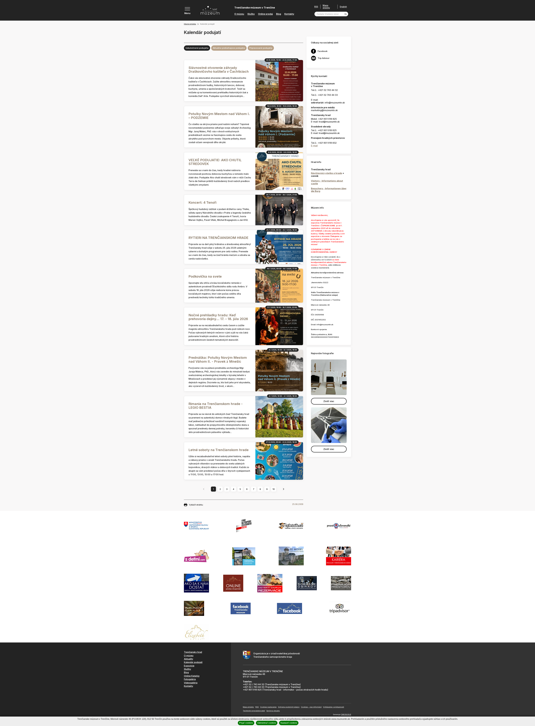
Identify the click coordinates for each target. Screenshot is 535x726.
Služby (251, 14)
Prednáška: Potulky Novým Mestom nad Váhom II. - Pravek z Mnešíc (218, 359)
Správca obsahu (273, 711)
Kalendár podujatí (193, 662)
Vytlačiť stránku (196, 505)
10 (274, 489)
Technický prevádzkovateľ (254, 711)
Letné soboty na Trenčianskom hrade (219, 450)
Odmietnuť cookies (266, 723)
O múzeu (239, 14)
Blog (278, 14)
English (343, 7)
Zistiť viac (328, 401)
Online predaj (265, 14)
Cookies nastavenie (268, 707)
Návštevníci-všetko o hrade (326, 173)
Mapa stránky (326, 6)
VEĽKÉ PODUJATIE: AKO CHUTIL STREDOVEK (215, 162)
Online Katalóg (191, 675)
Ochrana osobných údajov (289, 707)
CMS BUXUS (346, 714)
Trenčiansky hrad (193, 652)
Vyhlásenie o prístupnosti (333, 707)
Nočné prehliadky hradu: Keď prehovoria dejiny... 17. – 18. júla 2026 (218, 317)
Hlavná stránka (190, 24)
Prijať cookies (246, 723)
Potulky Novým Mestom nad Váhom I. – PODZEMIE (219, 116)
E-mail (314, 145)
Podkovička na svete (205, 276)
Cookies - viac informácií (311, 707)
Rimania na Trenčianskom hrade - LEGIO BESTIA (216, 406)
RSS (316, 7)
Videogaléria (190, 682)
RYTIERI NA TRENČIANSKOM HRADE (218, 238)
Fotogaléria (190, 679)
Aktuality (188, 659)
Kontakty (289, 14)
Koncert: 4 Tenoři (202, 202)
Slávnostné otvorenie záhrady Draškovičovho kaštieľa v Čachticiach (219, 70)
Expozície (189, 665)
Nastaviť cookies (288, 723)
